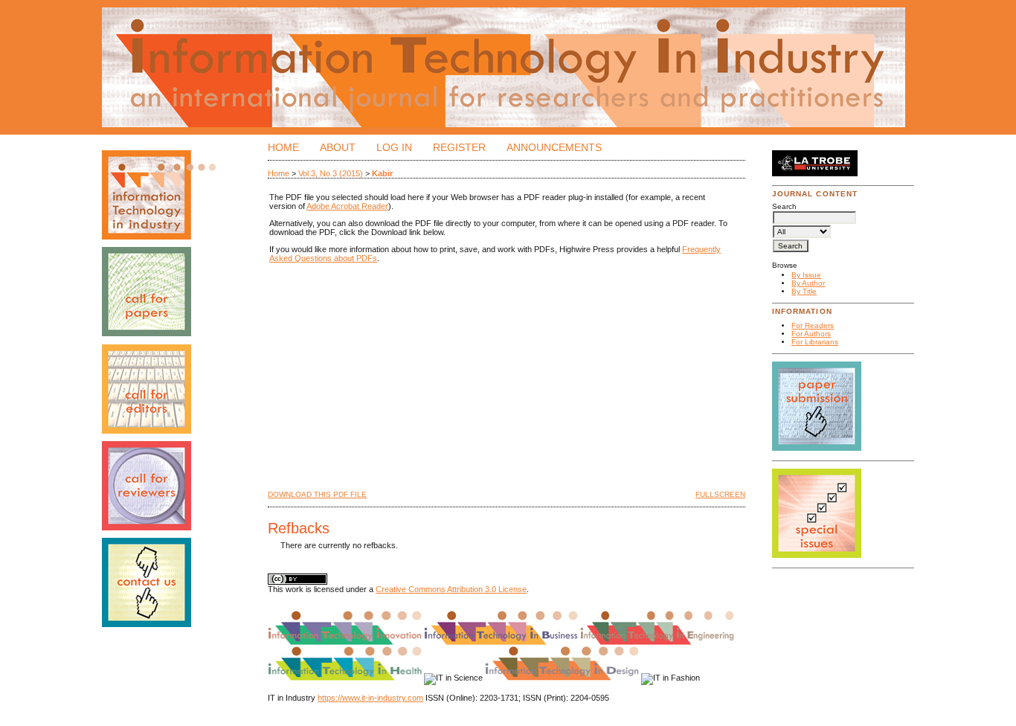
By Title (804, 291)
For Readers (812, 325)
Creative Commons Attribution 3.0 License (451, 589)
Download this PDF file (317, 494)
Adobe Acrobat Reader (347, 206)
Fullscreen (720, 494)
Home (283, 147)
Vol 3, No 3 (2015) (330, 173)
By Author (808, 283)
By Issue (806, 275)
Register (459, 147)
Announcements (554, 147)
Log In (394, 147)
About (338, 147)
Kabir (382, 173)
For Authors (811, 334)
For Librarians (814, 342)
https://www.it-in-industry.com (370, 697)
